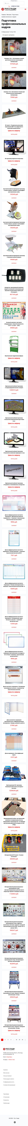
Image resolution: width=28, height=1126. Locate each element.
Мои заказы (6, 1072)
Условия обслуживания (9, 1085)
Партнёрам (6, 1094)
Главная (4, 14)
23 (16, 1039)
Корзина (5, 1069)
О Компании (6, 1097)
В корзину (14, 67)
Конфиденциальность (8, 1082)
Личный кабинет (7, 1076)
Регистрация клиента (8, 1079)
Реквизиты (6, 1100)
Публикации (6, 1103)
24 (19, 1039)
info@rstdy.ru (14, 0)
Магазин (9, 14)
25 (22, 1039)
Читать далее (14, 134)
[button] (25, 9)
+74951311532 (11, 1059)
